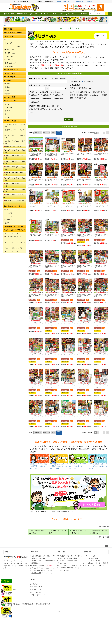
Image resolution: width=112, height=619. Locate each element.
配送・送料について (36, 587)
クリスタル (8, 117)
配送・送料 (34, 551)
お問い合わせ (16, 604)
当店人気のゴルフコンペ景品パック (14, 131)
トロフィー (8, 107)
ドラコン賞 (8, 213)
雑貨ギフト (8, 93)
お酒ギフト (8, 90)
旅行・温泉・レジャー (11, 63)
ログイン (58, 11)
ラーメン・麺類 (9, 49)
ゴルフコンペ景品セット (11, 121)
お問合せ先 (87, 551)
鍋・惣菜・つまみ (10, 53)
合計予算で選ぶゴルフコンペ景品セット (14, 142)
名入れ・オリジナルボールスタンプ (14, 243)
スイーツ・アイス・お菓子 (13, 46)
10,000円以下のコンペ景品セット (15, 146)
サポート (34, 579)
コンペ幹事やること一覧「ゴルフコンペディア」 (85, 1)
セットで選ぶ (59, 14)
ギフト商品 (7, 80)
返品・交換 (61, 551)
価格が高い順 (46, 132)
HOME (4, 25)
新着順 (53, 132)
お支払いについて (35, 589)
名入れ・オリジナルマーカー (13, 233)
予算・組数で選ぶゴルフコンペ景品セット (14, 125)
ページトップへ (106, 546)
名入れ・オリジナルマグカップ (14, 251)
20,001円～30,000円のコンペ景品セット (14, 157)
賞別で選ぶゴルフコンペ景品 (13, 32)
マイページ (7, 579)
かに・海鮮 (8, 43)
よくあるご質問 (93, 11)
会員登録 (64, 11)
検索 (106, 13)
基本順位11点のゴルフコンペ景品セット (14, 137)
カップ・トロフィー (10, 100)
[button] (107, 132)
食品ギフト (8, 83)
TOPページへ (101, 36)
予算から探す (22, 14)
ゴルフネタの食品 (9, 73)
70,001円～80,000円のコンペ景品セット (14, 185)
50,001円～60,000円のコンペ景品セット (14, 174)
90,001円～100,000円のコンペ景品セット (13, 196)
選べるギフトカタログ (11, 69)
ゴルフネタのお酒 (9, 77)
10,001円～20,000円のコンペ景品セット (14, 151)
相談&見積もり (72, 14)
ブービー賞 (8, 219)
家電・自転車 (9, 66)
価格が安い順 (38, 132)
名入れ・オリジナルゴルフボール (15, 248)
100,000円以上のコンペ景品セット (13, 202)
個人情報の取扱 (45, 604)
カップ (7, 104)
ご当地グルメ (9, 56)
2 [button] (98, 132)
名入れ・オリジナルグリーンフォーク (14, 238)
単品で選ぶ (46, 14)
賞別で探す (35, 14)
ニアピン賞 (8, 216)
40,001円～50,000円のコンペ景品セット (14, 168)
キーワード (48, 78)
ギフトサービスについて (38, 595)
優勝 (6, 209)
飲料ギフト (8, 87)
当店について (9, 14)
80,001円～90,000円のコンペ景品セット (14, 190)
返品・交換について (36, 592)
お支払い (7, 551)
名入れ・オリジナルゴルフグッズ (14, 230)
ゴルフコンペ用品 (9, 97)
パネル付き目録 (9, 36)
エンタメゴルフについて (74, 11)
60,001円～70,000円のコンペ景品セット (14, 179)
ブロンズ (7, 111)
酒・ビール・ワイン (11, 59)
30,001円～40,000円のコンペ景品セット (14, 162)
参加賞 (7, 223)
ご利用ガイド (84, 11)
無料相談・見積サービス (63, 1)
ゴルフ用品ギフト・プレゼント (13, 226)
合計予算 (40, 85)
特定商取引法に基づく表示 (30, 604)
